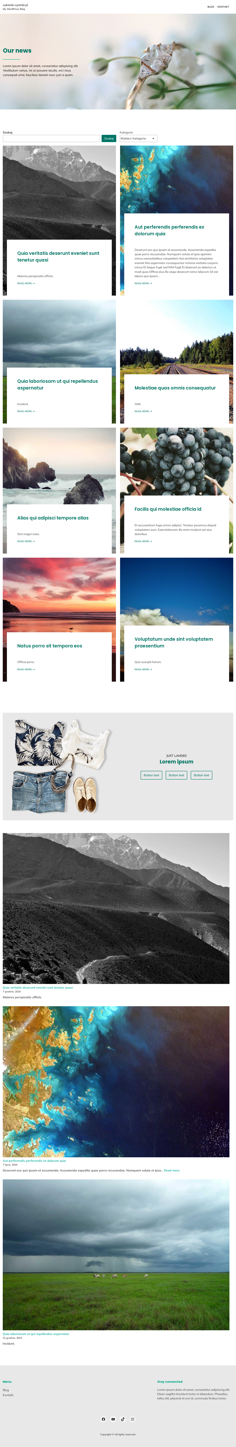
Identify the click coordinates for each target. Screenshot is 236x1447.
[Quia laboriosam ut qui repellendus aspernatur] (116, 1255)
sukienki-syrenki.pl (15, 5)
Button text (151, 775)
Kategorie (126, 132)
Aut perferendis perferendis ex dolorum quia (169, 230)
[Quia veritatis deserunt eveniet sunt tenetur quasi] (116, 909)
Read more (172, 1170)
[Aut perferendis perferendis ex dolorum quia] (116, 1082)
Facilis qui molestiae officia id (168, 509)
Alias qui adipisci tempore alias (53, 518)
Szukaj (7, 132)
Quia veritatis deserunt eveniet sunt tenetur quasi (58, 256)
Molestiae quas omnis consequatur (175, 388)
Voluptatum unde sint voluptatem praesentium (174, 642)
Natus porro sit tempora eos (49, 646)
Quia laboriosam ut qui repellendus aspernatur (57, 384)
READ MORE (26, 283)
